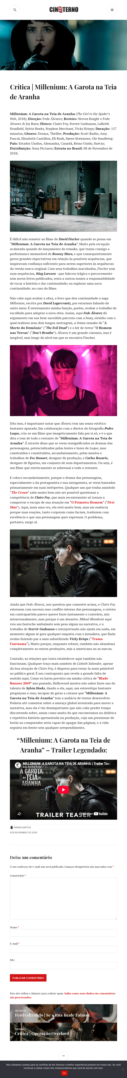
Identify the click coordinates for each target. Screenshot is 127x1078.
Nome (14, 927)
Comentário (18, 875)
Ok (64, 1073)
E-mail (15, 943)
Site (12, 960)
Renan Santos (22, 827)
